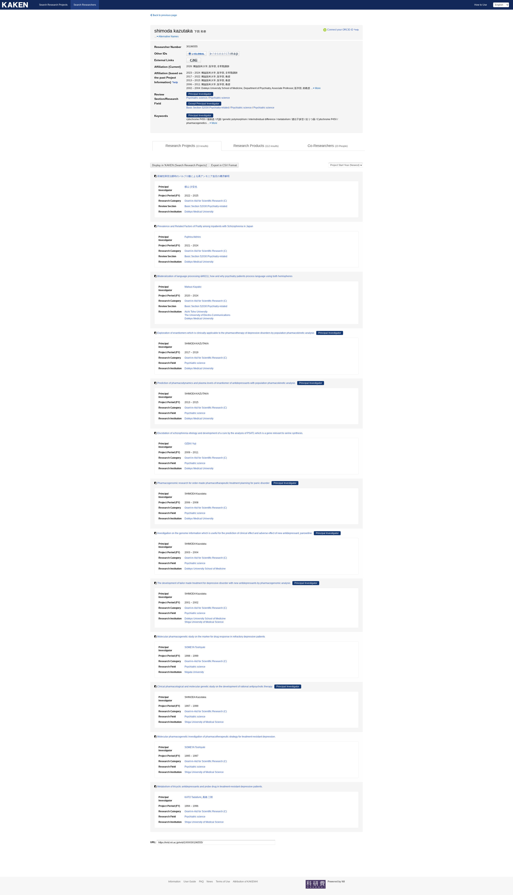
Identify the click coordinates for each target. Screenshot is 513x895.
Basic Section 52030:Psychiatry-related (207, 107)
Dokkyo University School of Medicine (205, 568)
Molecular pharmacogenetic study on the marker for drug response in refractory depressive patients (211, 636)
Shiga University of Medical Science (204, 622)
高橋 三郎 (208, 797)
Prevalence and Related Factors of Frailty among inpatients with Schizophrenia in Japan (205, 226)
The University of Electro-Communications (207, 315)
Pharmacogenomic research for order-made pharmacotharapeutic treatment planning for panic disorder (213, 483)
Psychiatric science (196, 97)
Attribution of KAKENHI (245, 881)
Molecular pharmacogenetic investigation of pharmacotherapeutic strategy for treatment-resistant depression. (216, 736)
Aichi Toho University (196, 311)
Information (174, 881)
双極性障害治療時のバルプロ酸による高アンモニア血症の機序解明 (193, 176)
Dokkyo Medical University (199, 211)
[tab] (186, 146)
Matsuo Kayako (193, 286)
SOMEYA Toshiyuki (195, 647)
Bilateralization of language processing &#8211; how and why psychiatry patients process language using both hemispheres (224, 276)
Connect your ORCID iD (340, 29)
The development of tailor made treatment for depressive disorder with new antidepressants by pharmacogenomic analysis (223, 583)
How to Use (480, 4)
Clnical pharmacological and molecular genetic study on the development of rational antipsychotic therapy (214, 686)
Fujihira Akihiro (193, 237)
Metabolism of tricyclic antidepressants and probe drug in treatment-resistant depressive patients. (210, 786)
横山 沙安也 (191, 186)
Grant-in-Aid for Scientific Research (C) (206, 200)
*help (356, 29)
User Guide (190, 881)
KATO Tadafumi (193, 797)
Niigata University (194, 672)
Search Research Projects (53, 4)
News (210, 881)
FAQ (201, 881)
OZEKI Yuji (190, 443)
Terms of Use (223, 881)
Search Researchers (85, 4)
